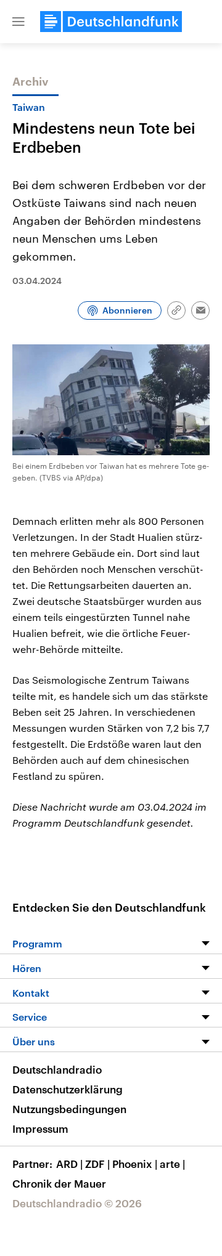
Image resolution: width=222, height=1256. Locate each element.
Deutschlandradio (57, 1069)
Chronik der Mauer (59, 1183)
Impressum (40, 1128)
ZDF (97, 1163)
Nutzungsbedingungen (69, 1109)
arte (172, 1163)
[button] (18, 21)
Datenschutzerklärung (67, 1089)
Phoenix (134, 1163)
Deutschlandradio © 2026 (77, 1203)
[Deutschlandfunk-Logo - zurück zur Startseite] (111, 21)
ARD (69, 1163)
